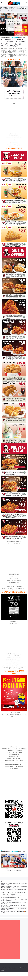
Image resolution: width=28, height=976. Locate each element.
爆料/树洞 (6, 850)
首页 (1, 7)
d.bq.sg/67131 (14, 37)
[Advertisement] (14, 119)
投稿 (2, 850)
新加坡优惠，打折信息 (8, 7)
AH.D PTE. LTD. (9, 967)
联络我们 (2, 970)
